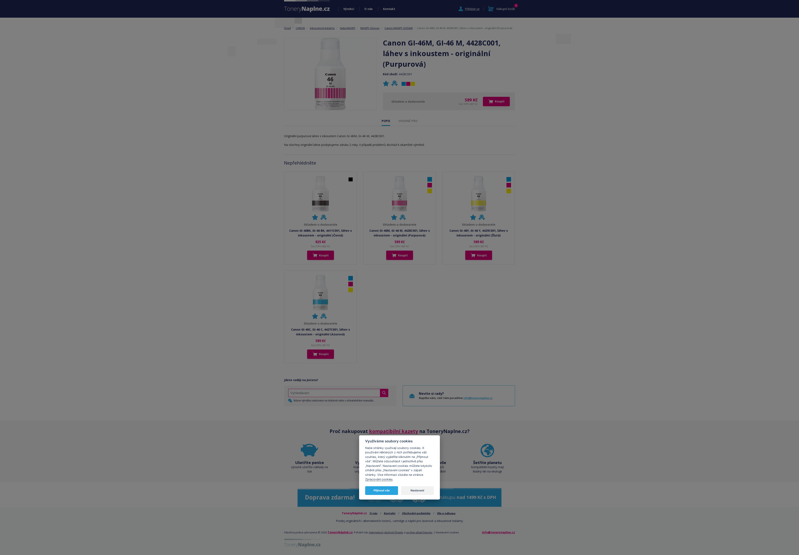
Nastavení (417, 490)
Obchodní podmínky (416, 513)
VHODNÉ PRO (408, 121)
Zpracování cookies (379, 479)
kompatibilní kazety (393, 431)
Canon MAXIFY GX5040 (399, 28)
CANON (300, 28)
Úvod (287, 28)
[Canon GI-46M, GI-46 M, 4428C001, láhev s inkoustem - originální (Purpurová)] (330, 74)
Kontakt (389, 9)
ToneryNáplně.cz (340, 532)
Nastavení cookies (447, 532)
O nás (368, 9)
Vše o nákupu (446, 513)
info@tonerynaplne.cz (478, 398)
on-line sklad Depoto (419, 532)
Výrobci (348, 9)
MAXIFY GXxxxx (370, 28)
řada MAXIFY (347, 28)
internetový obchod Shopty (386, 532)
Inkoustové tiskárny (322, 28)
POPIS (386, 121)
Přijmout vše (381, 490)
